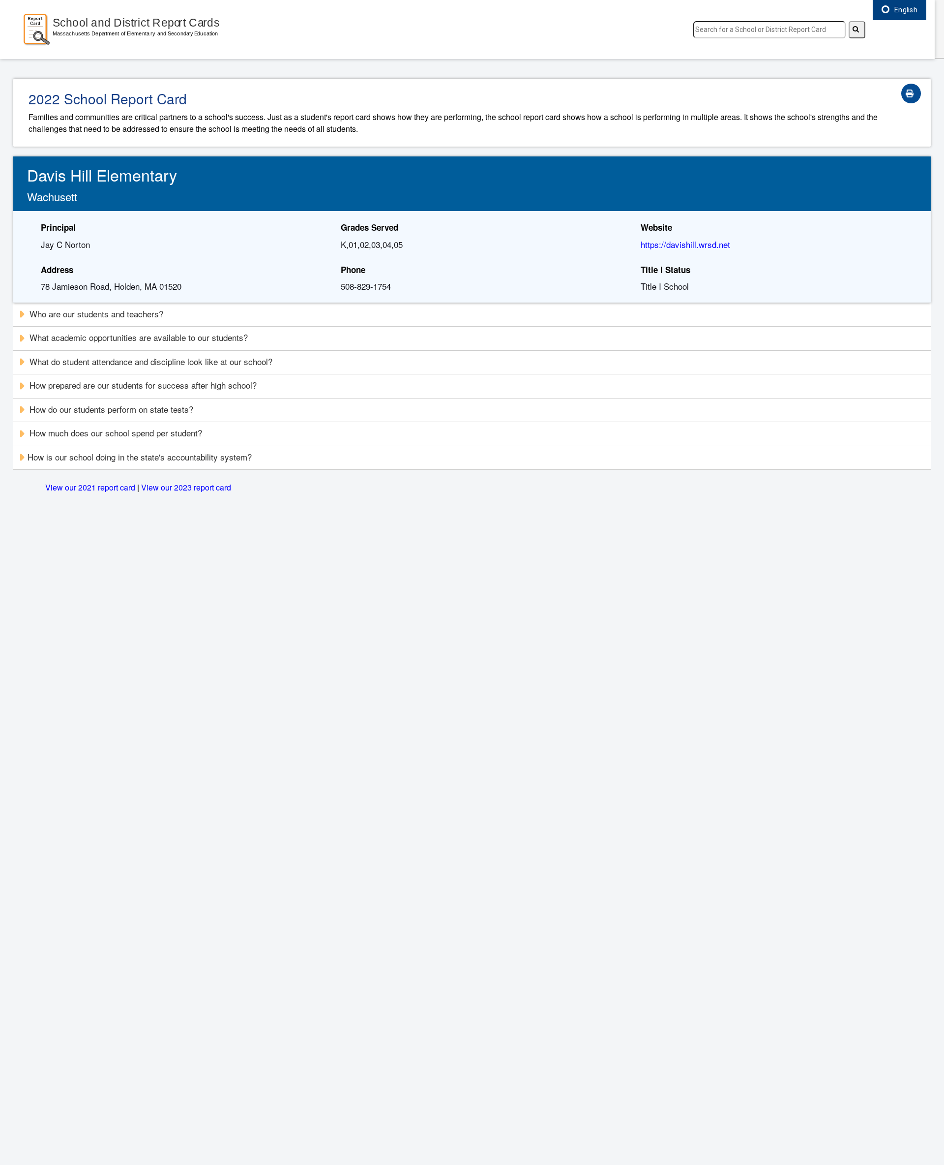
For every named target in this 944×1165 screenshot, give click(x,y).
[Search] (857, 29)
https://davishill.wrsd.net (685, 244)
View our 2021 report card (90, 487)
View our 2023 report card (186, 487)
